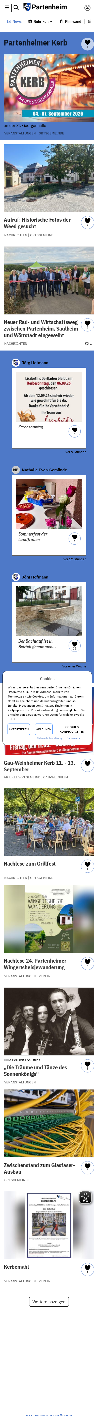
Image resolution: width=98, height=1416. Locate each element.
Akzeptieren (19, 729)
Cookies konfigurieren (72, 729)
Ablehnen (43, 729)
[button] (7, 8)
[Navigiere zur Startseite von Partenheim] (47, 8)
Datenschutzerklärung (49, 738)
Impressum (73, 738)
